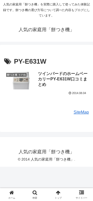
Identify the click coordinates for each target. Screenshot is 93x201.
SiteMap (81, 112)
